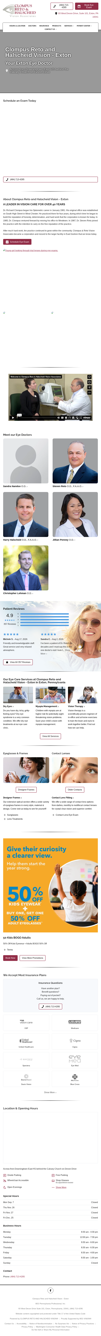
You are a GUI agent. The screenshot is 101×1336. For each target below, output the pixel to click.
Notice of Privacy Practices (83, 1324)
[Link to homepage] (25, 10)
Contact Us (50, 29)
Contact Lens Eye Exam (67, 815)
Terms (10, 950)
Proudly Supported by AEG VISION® (76, 1319)
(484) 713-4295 (17, 1277)
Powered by (34, 1319)
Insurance (44, 26)
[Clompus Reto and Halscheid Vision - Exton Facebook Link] (50, 1290)
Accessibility (22, 1324)
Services (68, 26)
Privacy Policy (27, 1327)
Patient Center (83, 26)
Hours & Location (17, 26)
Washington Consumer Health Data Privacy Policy (56, 1327)
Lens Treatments (15, 819)
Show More (49, 1092)
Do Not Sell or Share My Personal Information (51, 1330)
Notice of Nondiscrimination (40, 1324)
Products (56, 26)
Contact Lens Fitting (62, 797)
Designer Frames (11, 797)
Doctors (32, 26)
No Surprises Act (62, 1324)
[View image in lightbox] (30, 250)
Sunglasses (12, 815)
